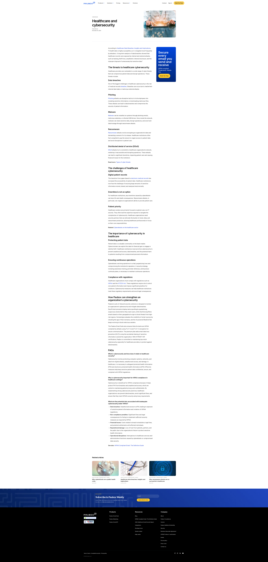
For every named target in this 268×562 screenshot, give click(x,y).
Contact (164, 3)
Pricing (118, 3)
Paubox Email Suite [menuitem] (114, 516)
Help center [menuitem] (138, 534)
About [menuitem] (162, 516)
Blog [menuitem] (136, 516)
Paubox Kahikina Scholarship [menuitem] (168, 525)
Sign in (170, 3)
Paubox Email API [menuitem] (113, 522)
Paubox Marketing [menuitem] (113, 519)
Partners (135, 3)
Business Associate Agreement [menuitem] (168, 531)
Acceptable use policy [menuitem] (95, 553)
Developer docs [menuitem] (139, 528)
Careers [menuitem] (163, 522)
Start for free (179, 3)
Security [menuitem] (163, 528)
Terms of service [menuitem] (87, 553)
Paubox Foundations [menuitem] (166, 519)
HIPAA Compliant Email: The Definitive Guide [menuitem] (146, 519)
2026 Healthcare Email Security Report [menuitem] (144, 522)
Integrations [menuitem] (138, 525)
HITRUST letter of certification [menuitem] (168, 534)
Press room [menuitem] (164, 543)
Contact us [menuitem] (163, 546)
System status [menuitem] (138, 531)
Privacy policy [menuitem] (104, 553)
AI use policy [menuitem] (164, 540)
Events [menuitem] (162, 537)
